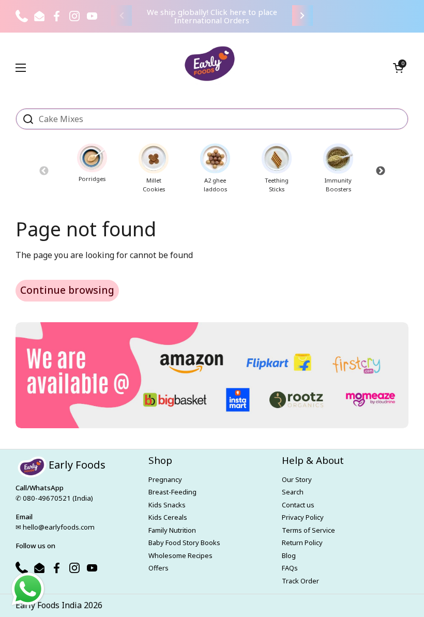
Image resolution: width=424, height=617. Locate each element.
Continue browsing (67, 290)
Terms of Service (308, 530)
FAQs (290, 568)
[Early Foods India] (209, 63)
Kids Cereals (167, 517)
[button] (398, 67)
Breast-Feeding (172, 491)
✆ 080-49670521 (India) (54, 498)
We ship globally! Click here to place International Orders (212, 16)
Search (293, 491)
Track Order (300, 580)
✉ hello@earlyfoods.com (55, 527)
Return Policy (302, 542)
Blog (289, 555)
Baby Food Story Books (184, 542)
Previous (44, 170)
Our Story (297, 479)
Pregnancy (165, 479)
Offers (158, 568)
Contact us (298, 504)
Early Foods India (49, 605)
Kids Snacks (167, 504)
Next (380, 170)
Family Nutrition (172, 530)
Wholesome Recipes (180, 555)
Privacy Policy (303, 517)
